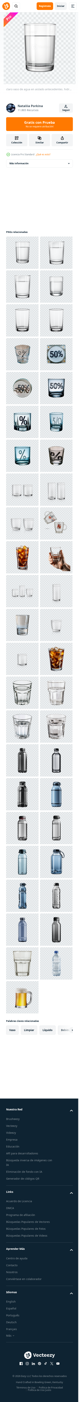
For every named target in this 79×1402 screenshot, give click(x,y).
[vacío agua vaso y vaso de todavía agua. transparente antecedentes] (22, 726)
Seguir (66, 110)
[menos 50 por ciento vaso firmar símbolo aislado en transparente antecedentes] (22, 523)
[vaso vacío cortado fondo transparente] (22, 828)
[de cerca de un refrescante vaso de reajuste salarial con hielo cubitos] (22, 1099)
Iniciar (60, 6)
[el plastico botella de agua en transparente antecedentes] (22, 1268)
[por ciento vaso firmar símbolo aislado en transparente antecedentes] (22, 456)
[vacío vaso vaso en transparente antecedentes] (22, 997)
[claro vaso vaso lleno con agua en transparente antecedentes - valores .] (22, 1133)
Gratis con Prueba (39, 124)
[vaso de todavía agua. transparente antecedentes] (22, 929)
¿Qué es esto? (43, 154)
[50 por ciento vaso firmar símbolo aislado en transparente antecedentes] (22, 489)
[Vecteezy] (6, 6)
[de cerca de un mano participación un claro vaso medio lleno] (22, 896)
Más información (19, 163)
